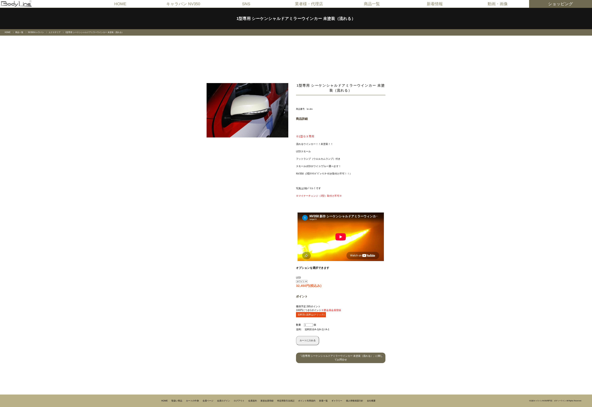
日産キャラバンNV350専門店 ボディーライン (548, 401)
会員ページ (208, 400)
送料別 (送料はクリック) (311, 314)
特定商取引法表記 (286, 400)
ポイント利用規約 (307, 400)
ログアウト (239, 400)
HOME (120, 4)
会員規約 (252, 400)
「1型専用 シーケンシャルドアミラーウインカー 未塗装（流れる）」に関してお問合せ (341, 358)
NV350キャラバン (36, 32)
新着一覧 (323, 400)
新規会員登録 (267, 400)
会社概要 (371, 400)
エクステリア (55, 32)
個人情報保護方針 (355, 400)
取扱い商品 (177, 400)
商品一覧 (19, 32)
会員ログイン (224, 400)
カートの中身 (192, 400)
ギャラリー (337, 400)
